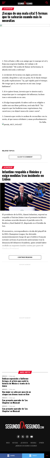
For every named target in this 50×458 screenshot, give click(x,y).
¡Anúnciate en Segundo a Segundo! (26, 446)
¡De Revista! (24, 443)
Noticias (15, 443)
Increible (33, 443)
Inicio (8, 443)
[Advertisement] (25, 291)
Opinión (41, 443)
